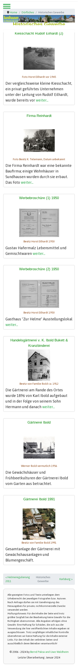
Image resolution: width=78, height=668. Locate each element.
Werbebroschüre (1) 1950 (39, 198)
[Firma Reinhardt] (39, 140)
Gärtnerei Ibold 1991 (39, 499)
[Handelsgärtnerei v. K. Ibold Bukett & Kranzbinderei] (39, 365)
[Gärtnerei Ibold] (39, 447)
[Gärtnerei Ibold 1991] (39, 524)
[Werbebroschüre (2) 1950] (39, 294)
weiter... (42, 100)
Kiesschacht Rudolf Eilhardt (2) (39, 33)
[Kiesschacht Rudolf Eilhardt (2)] (39, 58)
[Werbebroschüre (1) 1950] (39, 223)
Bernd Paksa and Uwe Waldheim (49, 651)
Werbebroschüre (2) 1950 (39, 269)
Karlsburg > (66, 579)
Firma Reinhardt (39, 116)
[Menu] (6, 6)
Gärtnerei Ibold (39, 422)
